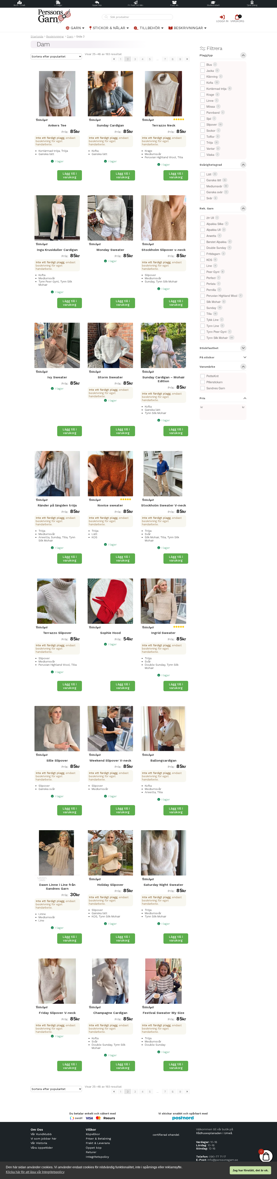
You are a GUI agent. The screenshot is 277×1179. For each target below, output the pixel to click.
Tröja (209, 142)
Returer (91, 1152)
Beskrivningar (188, 28)
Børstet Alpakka (216, 242)
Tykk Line (212, 320)
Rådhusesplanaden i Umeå (214, 1133)
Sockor (210, 130)
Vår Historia (39, 1143)
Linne (210, 101)
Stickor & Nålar (109, 28)
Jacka (210, 71)
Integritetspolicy (97, 1156)
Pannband (213, 112)
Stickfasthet (209, 348)
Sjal (208, 119)
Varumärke (207, 366)
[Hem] (66, 16)
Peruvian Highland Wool (221, 296)
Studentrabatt (213, 5)
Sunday (211, 308)
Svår (209, 198)
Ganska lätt (213, 180)
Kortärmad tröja (216, 89)
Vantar (210, 148)
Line (209, 266)
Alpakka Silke (214, 224)
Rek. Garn (207, 208)
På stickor (207, 357)
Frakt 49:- (174, 5)
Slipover (211, 124)
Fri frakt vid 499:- (136, 5)
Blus (209, 65)
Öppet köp (97, 5)
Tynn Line (212, 326)
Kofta (209, 83)
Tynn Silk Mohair (217, 338)
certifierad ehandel (166, 1134)
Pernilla (211, 290)
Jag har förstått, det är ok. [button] (250, 1170)
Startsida (37, 36)
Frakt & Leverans (98, 1143)
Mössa (210, 106)
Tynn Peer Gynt (216, 332)
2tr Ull (210, 218)
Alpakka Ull (213, 230)
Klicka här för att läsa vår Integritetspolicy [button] (35, 1172)
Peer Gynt (212, 272)
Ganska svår (214, 192)
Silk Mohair (213, 302)
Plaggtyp (206, 55)
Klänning (212, 76)
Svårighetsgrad (211, 164)
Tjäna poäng (252, 5)
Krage (210, 94)
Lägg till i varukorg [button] (70, 175)
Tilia (209, 314)
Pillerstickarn (214, 382)
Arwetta (211, 236)
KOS (209, 260)
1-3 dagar (58, 5)
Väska (210, 155)
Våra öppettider (42, 1147)
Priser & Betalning (98, 1138)
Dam (70, 36)
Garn (76, 28)
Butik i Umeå (19, 5)
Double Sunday (216, 248)
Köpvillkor (93, 1134)
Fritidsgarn (213, 254)
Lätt (208, 174)
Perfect (211, 278)
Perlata (211, 284)
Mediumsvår (214, 186)
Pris (202, 398)
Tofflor (210, 137)
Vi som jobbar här (43, 1138)
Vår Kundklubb (41, 1134)
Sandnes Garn (215, 388)
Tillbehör (150, 28)
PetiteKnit (212, 376)
